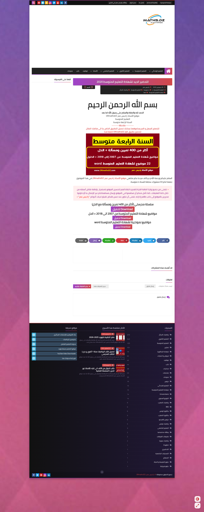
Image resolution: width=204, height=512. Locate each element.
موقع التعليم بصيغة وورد (67, 348)
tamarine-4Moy (163, 432)
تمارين (166, 347)
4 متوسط (146, 90)
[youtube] (58, 2)
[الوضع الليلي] (197, 499)
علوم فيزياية (164, 466)
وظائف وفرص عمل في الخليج (118, 2)
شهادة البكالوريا (163, 351)
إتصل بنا (141, 2)
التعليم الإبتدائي (157, 71)
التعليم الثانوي (124, 71)
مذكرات (166, 368)
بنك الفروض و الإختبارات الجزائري (65, 334)
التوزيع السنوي (164, 398)
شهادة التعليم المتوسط (156, 92)
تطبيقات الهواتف (163, 436)
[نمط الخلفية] (197, 505)
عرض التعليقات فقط (100, 286)
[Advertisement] (102, 50)
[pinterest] (39, 2)
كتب (77, 71)
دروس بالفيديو (164, 419)
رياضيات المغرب (163, 402)
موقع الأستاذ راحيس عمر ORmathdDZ (109, 178)
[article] (99, 255)
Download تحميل (123, 209)
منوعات (70, 71)
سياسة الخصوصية (165, 2)
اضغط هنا (108, 132)
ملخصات (166, 372)
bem (145, 92)
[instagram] (50, 2)
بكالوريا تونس (164, 411)
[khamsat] (46, 2)
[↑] (102, 472)
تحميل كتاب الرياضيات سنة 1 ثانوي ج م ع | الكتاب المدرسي (98, 353)
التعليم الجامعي (108, 71)
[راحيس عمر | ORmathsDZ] (155, 19)
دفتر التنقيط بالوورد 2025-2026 (101, 337)
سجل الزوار (133, 2)
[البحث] (33, 2)
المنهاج (166, 457)
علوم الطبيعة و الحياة (161, 462)
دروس (167, 381)
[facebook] (65, 2)
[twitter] (54, 2)
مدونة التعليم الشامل (68, 344)
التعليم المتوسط (140, 71)
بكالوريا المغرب (163, 415)
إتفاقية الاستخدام (152, 2)
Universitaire (164, 394)
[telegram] (42, 2)
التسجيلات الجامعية (162, 453)
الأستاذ (95, 71)
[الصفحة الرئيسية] (168, 71)
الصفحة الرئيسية (159, 90)
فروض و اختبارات (163, 355)
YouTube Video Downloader (66, 353)
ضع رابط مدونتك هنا (69, 358)
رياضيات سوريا (164, 440)
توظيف (85, 71)
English (166, 445)
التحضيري (165, 449)
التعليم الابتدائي (163, 385)
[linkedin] (61, 2)
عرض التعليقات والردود (81, 286)
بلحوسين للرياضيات (69, 339)
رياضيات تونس (164, 423)
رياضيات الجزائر (124, 90)
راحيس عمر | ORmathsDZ (145, 474)
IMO (167, 406)
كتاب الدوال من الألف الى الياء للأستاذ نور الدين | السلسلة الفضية (98, 370)
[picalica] (52, 475)
